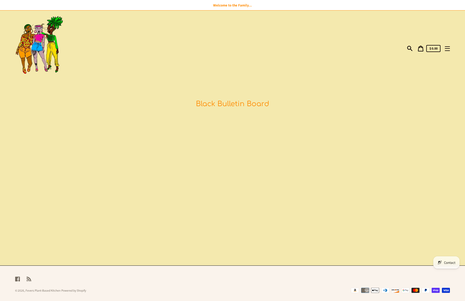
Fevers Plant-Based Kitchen (43, 290)
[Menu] (447, 48)
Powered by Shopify (73, 290)
